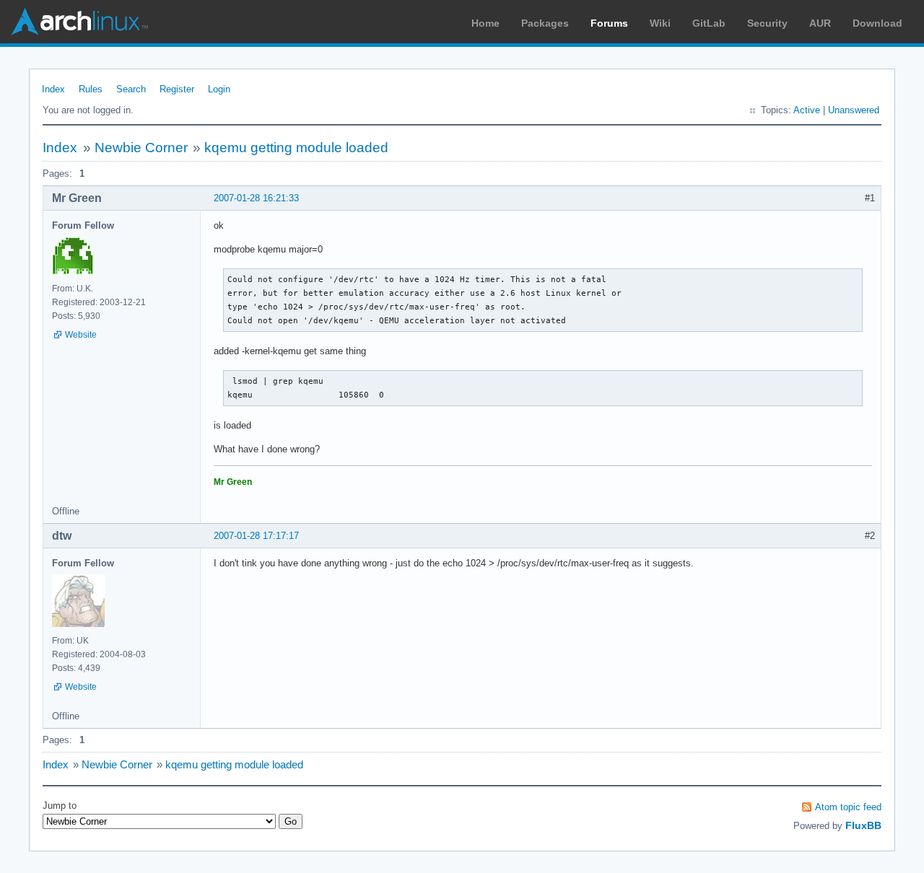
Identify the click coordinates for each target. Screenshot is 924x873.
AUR (820, 23)
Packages (545, 23)
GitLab (708, 23)
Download (877, 23)
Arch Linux (79, 21)
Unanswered (853, 110)
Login (219, 89)
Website (81, 335)
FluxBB (863, 825)
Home (485, 23)
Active (806, 110)
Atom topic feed (848, 807)
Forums (609, 23)
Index (53, 89)
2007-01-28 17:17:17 (256, 535)
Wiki (660, 23)
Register (177, 89)
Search (131, 89)
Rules (91, 89)
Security (767, 23)
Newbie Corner (141, 147)
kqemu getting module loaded (296, 147)
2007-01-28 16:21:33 (256, 198)
